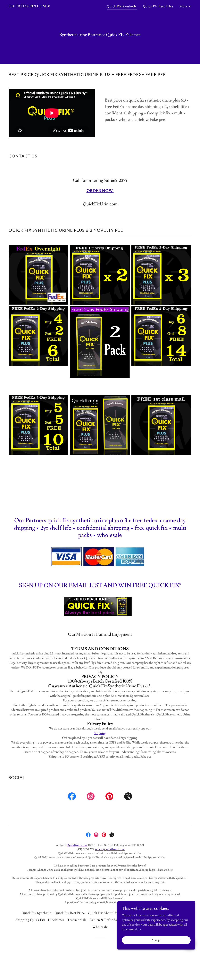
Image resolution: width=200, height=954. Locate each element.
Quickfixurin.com (77, 845)
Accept (156, 940)
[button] (185, 6)
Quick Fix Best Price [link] (158, 6)
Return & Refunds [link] (103, 920)
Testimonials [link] (77, 920)
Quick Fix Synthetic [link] (122, 6)
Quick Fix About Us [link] (102, 913)
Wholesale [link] (100, 927)
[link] (29, 6)
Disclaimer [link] (56, 920)
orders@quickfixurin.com (110, 849)
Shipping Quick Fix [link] (30, 920)
